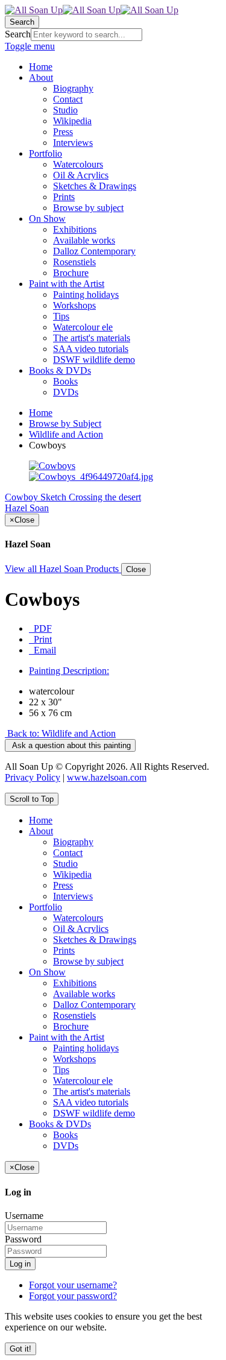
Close (136, 569)
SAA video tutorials (90, 1102)
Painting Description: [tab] (69, 671)
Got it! (20, 1348)
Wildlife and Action (66, 434)
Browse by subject (88, 961)
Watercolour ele (83, 1080)
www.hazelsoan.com (106, 777)
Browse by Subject (65, 423)
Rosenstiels (74, 1015)
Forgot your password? (73, 1296)
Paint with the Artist (66, 1037)
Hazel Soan (27, 508)
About (41, 831)
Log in (20, 1263)
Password (23, 1239)
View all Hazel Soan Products (63, 569)
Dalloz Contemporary (94, 1005)
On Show (47, 972)
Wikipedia (72, 874)
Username (24, 1215)
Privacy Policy (32, 777)
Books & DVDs (60, 1124)
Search (18, 34)
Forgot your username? (73, 1285)
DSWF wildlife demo (94, 1113)
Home (40, 413)
